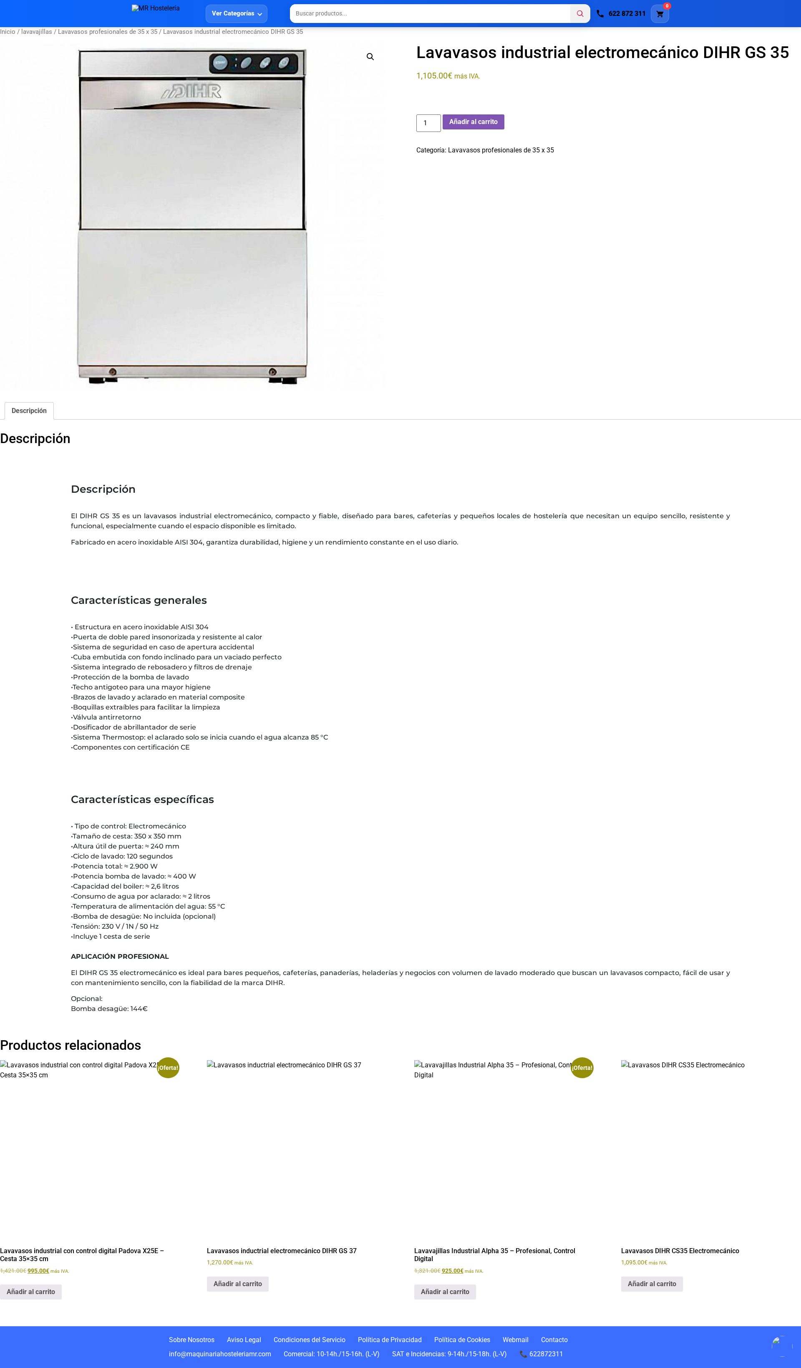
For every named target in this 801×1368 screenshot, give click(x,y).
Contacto (554, 1340)
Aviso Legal (244, 1340)
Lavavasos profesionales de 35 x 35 (107, 31)
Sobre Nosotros (191, 1340)
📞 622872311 (541, 1354)
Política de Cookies (462, 1340)
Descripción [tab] (29, 411)
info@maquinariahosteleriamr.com (220, 1354)
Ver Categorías (233, 13)
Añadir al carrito (473, 122)
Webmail (516, 1340)
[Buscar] (580, 14)
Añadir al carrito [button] (31, 1292)
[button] (370, 56)
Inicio (7, 31)
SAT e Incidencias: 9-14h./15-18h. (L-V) (449, 1354)
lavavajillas (36, 31)
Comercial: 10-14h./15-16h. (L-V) (332, 1354)
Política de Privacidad (390, 1340)
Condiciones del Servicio (309, 1340)
